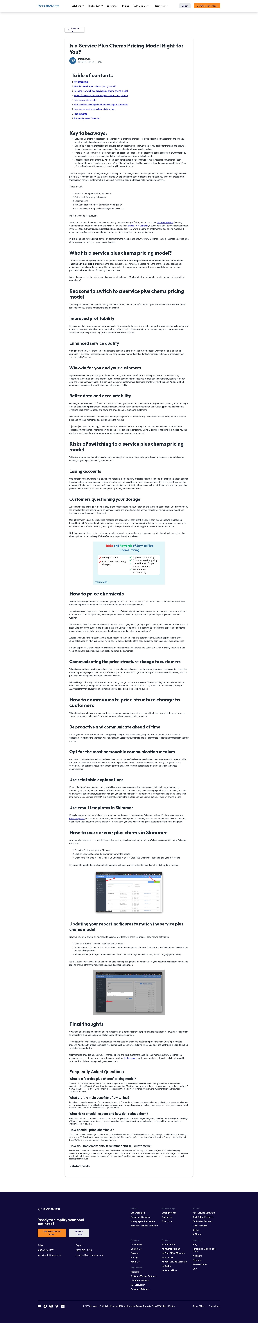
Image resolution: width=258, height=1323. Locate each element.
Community (136, 1244)
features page (130, 1058)
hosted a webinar (165, 222)
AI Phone (197, 1234)
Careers (135, 1253)
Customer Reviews (140, 1280)
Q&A (195, 1268)
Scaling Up (167, 1217)
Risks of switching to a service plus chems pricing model (101, 95)
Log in (185, 5)
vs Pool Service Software (174, 1261)
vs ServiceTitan (169, 1270)
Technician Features (203, 1221)
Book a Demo (79, 1233)
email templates (77, 818)
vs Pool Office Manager (173, 1253)
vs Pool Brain (168, 1244)
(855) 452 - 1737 (45, 1250)
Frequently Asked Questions (87, 118)
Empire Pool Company (138, 225)
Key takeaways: (81, 82)
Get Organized (138, 1213)
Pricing (125, 5)
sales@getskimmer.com (49, 1255)
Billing (196, 1230)
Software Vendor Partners (143, 1276)
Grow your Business (140, 1217)
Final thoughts (80, 114)
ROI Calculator (138, 1285)
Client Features (200, 1225)
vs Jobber (166, 1266)
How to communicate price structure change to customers (101, 104)
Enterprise (112, 5)
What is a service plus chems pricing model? (95, 86)
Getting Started (169, 1213)
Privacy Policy (214, 1306)
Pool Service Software (204, 1213)
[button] (77, 5)
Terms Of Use (199, 1306)
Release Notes (200, 1264)
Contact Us (136, 1249)
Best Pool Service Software (144, 1225)
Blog (195, 1244)
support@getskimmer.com (89, 1255)
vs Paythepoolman (171, 1249)
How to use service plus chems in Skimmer (94, 109)
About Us (135, 1261)
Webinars (197, 1256)
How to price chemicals (85, 100)
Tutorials (197, 1260)
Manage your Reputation (143, 1221)
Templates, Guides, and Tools (204, 1250)
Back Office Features (203, 1217)
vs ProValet (167, 1257)
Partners (135, 1272)
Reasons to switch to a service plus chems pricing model (101, 91)
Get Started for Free (207, 5)
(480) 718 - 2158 (84, 1250)
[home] (48, 6)
